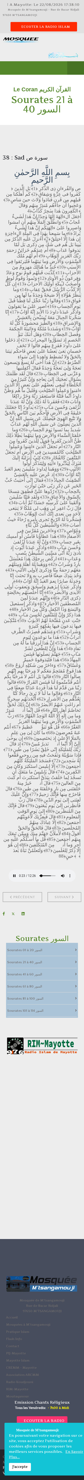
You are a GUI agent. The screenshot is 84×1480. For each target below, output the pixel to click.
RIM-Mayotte (17, 1389)
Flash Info (14, 1339)
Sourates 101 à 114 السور (25, 1010)
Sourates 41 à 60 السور (24, 974)
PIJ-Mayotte (16, 1353)
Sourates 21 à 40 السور (24, 962)
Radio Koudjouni (19, 1382)
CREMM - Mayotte (21, 1367)
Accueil (12, 1317)
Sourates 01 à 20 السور (24, 950)
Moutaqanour (17, 1396)
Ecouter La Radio (44, 1420)
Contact (12, 1346)
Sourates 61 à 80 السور (24, 986)
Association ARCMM (22, 1375)
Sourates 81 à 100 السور (25, 998)
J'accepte (20, 1467)
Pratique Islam (17, 1331)
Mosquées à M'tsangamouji (28, 1324)
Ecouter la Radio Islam (45, 26)
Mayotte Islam (18, 1360)
